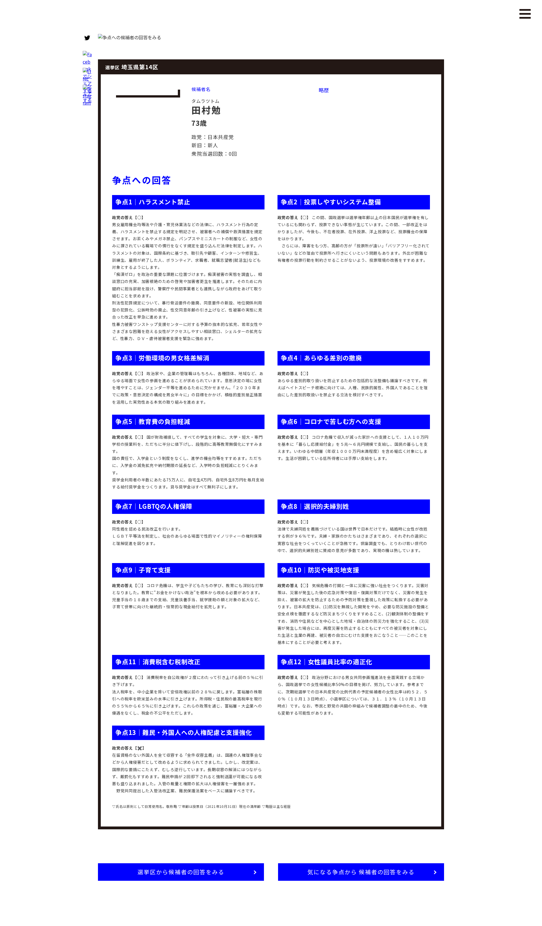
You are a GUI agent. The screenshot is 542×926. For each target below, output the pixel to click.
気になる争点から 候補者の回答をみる (361, 872)
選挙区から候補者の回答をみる (180, 872)
